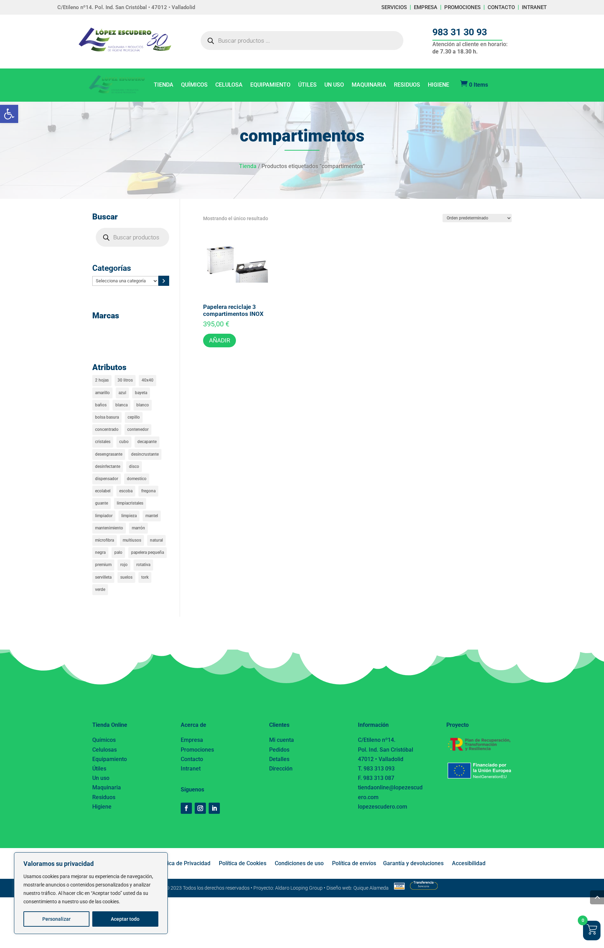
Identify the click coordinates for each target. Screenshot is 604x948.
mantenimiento (109, 528)
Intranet (191, 768)
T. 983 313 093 (376, 768)
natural (156, 540)
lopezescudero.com (382, 806)
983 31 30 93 (459, 32)
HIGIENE (438, 85)
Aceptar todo (125, 919)
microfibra (104, 540)
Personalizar (56, 919)
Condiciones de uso (299, 863)
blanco (142, 405)
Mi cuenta (281, 740)
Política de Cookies (242, 863)
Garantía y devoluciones (413, 863)
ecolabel (102, 491)
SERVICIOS (394, 7)
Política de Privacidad (183, 863)
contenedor (138, 429)
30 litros (125, 380)
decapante (147, 441)
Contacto (192, 759)
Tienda (248, 166)
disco (134, 466)
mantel (151, 515)
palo (118, 552)
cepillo (134, 417)
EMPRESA (425, 7)
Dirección (281, 768)
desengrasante (108, 454)
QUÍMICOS (194, 85)
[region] (91, 893)
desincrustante (145, 454)
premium (103, 564)
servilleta (103, 577)
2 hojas (102, 380)
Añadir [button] (219, 340)
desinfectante (107, 466)
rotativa (143, 564)
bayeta (141, 392)
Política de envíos (354, 863)
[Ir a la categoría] (163, 281)
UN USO (334, 85)
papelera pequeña (147, 552)
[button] (9, 114)
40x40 (147, 380)
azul (122, 392)
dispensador (106, 478)
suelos (126, 577)
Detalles (279, 759)
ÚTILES (307, 85)
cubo (124, 441)
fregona (148, 491)
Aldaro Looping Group (299, 888)
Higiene (102, 806)
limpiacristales (130, 503)
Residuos (103, 797)
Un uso (100, 778)
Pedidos (279, 749)
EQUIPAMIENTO (270, 85)
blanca (121, 405)
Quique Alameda (371, 888)
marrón (138, 528)
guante (101, 503)
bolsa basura (107, 417)
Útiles (99, 768)
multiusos (132, 540)
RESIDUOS (407, 85)
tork (145, 577)
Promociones (197, 749)
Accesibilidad (469, 863)
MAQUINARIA (369, 85)
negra (100, 552)
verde (100, 589)
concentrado (106, 429)
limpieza (129, 515)
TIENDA (163, 85)
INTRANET (534, 7)
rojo (124, 564)
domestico (136, 478)
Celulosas (104, 749)
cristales (102, 441)
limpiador (104, 515)
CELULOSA (229, 85)
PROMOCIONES (462, 7)
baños (101, 405)
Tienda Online (109, 725)
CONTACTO (501, 7)
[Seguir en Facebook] (186, 808)
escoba (125, 491)
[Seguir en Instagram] (200, 808)
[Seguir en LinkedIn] (214, 808)
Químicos (104, 740)
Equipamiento (109, 759)
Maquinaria (106, 787)
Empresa (192, 740)
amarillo (102, 392)
